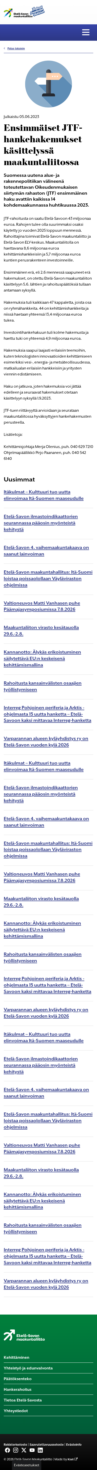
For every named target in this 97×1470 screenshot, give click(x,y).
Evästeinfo (74, 1444)
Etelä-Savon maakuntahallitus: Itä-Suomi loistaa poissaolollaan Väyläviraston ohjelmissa (48, 578)
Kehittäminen (16, 1357)
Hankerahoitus (17, 1389)
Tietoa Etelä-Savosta (23, 1400)
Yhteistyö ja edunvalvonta (28, 1368)
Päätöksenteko (18, 1378)
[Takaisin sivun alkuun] (90, 1465)
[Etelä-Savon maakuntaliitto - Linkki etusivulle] (24, 10)
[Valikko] (85, 32)
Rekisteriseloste (15, 1444)
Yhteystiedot (16, 1410)
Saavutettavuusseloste (47, 1444)
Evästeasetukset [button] (26, 1465)
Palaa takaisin (16, 48)
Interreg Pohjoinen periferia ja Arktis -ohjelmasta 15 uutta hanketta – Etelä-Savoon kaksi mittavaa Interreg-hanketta (47, 714)
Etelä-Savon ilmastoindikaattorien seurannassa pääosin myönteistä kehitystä (41, 523)
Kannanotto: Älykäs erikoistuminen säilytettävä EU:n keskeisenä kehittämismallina (42, 658)
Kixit (71, 1459)
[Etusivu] (24, 1334)
